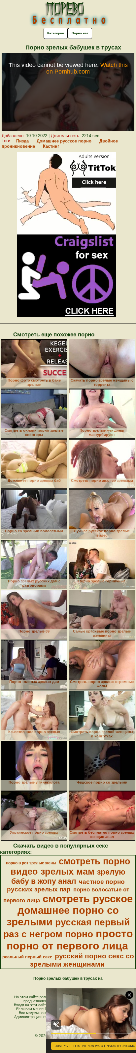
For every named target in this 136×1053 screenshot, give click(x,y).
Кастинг (51, 146)
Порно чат (80, 33)
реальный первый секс (27, 956)
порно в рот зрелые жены (31, 863)
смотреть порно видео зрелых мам (70, 866)
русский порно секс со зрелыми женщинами (82, 960)
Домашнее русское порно (64, 141)
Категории (55, 33)
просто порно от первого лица (70, 940)
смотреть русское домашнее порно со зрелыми (70, 910)
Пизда (22, 141)
